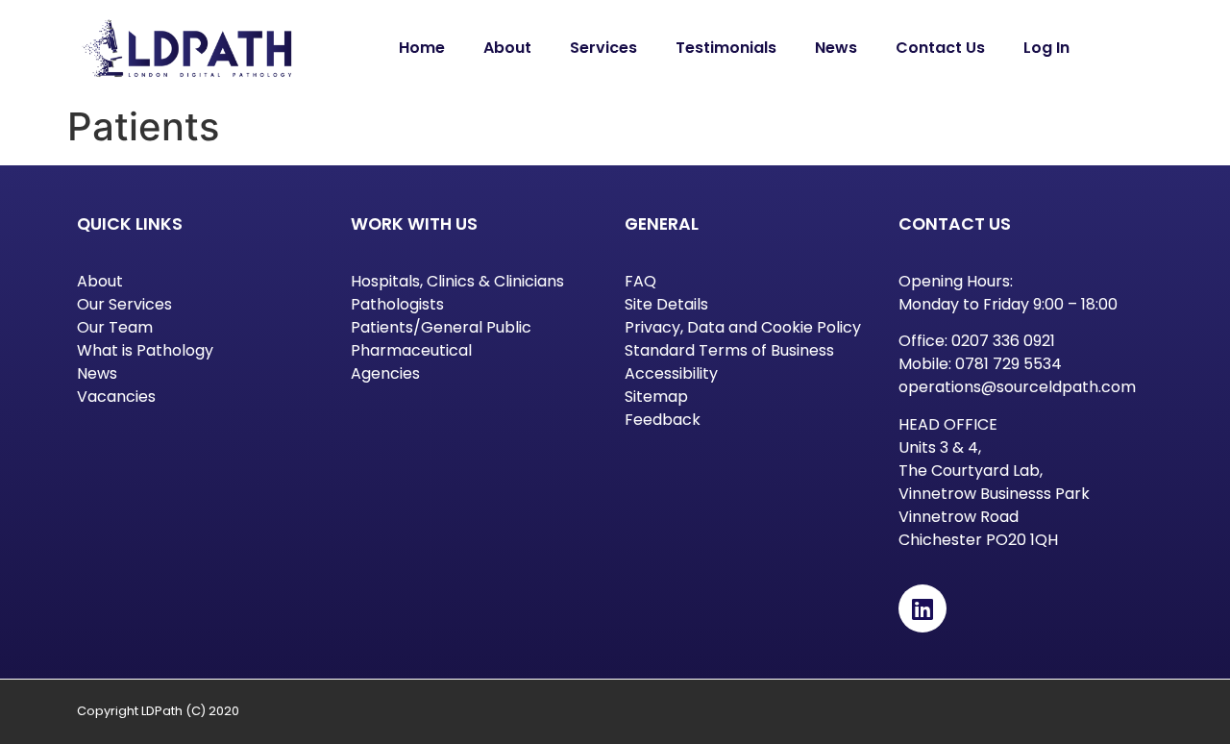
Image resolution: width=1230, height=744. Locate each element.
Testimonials (726, 48)
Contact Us (940, 48)
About (507, 48)
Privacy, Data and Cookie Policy (743, 327)
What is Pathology (145, 350)
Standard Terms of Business (729, 350)
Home (422, 48)
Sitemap (656, 396)
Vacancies (116, 396)
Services (603, 48)
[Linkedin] (922, 608)
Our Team (115, 327)
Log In (1046, 48)
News (836, 48)
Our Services (124, 304)
